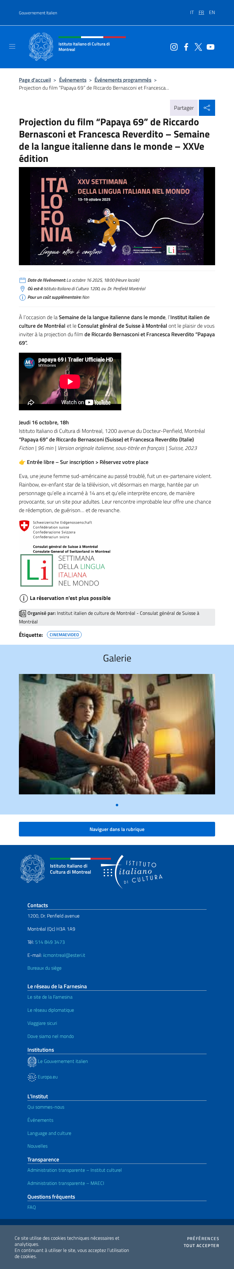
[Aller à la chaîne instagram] (172, 46)
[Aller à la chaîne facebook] (185, 46)
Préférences (203, 1238)
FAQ (31, 1207)
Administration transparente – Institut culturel (74, 1170)
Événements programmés (122, 80)
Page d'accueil (35, 80)
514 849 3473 (50, 942)
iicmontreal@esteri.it (64, 955)
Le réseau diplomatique (50, 1010)
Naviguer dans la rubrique (117, 829)
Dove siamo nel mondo (50, 1036)
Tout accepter (201, 1245)
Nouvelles (37, 1146)
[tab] (117, 805)
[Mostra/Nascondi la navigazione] (12, 46)
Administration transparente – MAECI (65, 1183)
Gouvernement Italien (38, 12)
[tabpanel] (117, 736)
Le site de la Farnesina (50, 996)
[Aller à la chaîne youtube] (209, 46)
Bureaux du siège (44, 967)
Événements (73, 80)
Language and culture (49, 1133)
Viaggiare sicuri (42, 1023)
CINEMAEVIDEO (64, 633)
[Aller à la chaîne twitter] (197, 46)
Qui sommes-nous (45, 1106)
